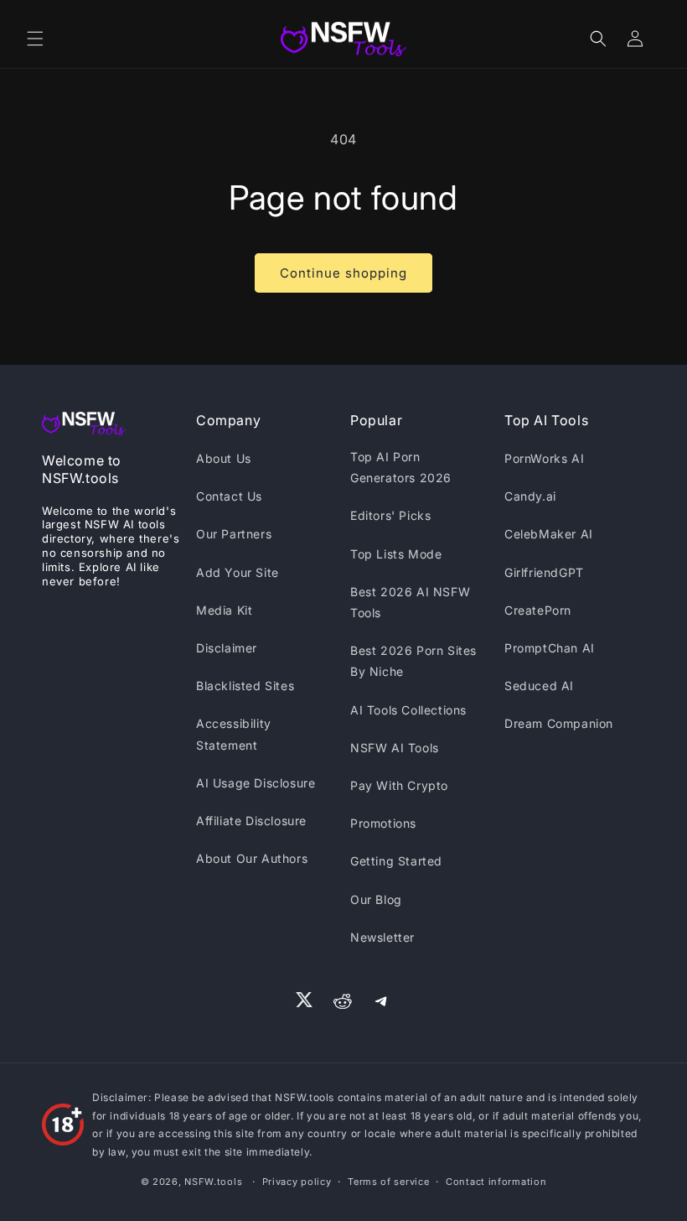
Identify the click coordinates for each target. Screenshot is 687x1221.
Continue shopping (343, 273)
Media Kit (224, 610)
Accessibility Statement (233, 733)
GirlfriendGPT (544, 572)
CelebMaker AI (548, 534)
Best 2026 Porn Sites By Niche (413, 660)
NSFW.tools (213, 1181)
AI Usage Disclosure (255, 783)
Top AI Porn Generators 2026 (401, 467)
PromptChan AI (549, 648)
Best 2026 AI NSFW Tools (410, 602)
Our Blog (376, 899)
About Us (223, 458)
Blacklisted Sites (245, 685)
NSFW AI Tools (394, 747)
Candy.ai (530, 496)
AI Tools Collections (408, 710)
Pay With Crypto (399, 785)
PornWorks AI (544, 458)
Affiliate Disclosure (251, 820)
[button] (35, 38)
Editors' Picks (390, 515)
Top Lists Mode (396, 554)
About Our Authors (251, 858)
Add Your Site (237, 572)
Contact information (496, 1181)
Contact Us (229, 496)
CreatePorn (537, 610)
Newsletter (382, 937)
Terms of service (388, 1181)
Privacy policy (297, 1181)
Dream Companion (558, 723)
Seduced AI (539, 685)
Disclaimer (226, 648)
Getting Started (396, 861)
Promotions (383, 823)
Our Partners (233, 534)
